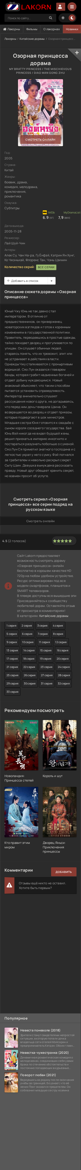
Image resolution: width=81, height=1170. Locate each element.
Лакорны (13, 29)
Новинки (72, 29)
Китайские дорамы (32, 39)
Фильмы (32, 29)
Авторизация (60, 7)
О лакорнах (51, 29)
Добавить (64, 872)
